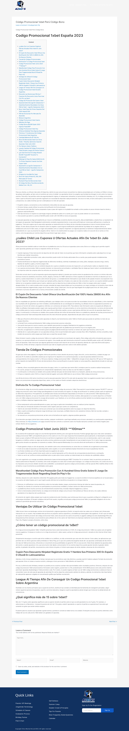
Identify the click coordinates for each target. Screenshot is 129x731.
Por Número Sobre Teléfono (28, 146)
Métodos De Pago (24, 122)
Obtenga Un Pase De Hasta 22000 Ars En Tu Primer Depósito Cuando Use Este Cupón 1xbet (31, 161)
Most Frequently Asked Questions (61, 715)
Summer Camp (54, 704)
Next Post (113, 621)
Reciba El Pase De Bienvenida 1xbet (30, 181)
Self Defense (53, 701)
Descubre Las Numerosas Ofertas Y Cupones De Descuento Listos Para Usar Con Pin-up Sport (31, 96)
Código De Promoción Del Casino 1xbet (31, 100)
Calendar (52, 718)
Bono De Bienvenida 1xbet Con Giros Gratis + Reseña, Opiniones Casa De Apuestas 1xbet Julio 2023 (30, 142)
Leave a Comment (21, 25)
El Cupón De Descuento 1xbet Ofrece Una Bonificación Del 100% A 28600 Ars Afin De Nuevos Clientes (32, 55)
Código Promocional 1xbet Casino (29, 120)
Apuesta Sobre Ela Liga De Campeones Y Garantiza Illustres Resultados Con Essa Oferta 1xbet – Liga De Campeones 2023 (31, 105)
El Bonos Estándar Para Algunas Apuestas (32, 131)
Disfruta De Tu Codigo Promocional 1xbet (32, 61)
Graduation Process (23, 714)
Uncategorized (32, 25)
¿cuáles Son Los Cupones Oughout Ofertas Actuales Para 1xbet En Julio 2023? (30, 48)
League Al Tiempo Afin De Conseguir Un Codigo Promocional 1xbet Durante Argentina (31, 90)
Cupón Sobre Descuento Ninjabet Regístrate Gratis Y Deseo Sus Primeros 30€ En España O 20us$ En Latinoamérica (32, 83)
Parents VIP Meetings (23, 703)
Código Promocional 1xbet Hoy (28, 129)
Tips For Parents (55, 711)
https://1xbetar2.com (34, 421)
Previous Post (17, 621)
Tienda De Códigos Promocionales (30, 59)
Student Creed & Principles (58, 708)
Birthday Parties (21, 717)
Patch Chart (20, 721)
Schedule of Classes (23, 710)
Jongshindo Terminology (24, 707)
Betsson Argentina (24, 118)
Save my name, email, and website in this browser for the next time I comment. (42, 666)
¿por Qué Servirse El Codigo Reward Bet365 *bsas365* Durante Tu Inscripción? (30, 155)
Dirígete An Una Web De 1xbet (28, 174)
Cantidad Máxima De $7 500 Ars (29, 137)
